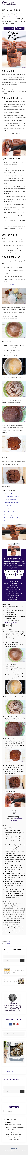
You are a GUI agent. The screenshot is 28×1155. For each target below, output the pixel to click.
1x (4, 625)
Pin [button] (22, 571)
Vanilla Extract (11, 284)
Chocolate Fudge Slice (10, 499)
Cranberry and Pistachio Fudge (12, 496)
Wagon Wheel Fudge (9, 512)
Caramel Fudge (8, 509)
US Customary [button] (7, 623)
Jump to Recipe (10, 28)
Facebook (10, 574)
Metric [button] (15, 623)
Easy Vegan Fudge (14, 558)
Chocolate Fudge (8, 521)
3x (10, 625)
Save (15, 571)
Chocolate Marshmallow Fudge (12, 518)
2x (7, 625)
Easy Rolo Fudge (8, 515)
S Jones (15, 600)
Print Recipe (20, 28)
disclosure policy (12, 16)
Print (8, 571)
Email (20, 574)
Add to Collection (14, 578)
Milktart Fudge (7, 506)
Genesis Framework (15, 1150)
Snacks (8, 943)
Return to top (14, 1148)
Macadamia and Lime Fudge (11, 502)
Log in (20, 1152)
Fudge (5, 943)
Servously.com (15, 1152)
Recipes (8, 941)
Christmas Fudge (8, 493)
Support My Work (8, 1071)
